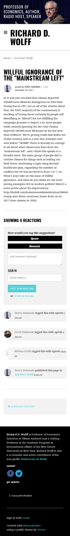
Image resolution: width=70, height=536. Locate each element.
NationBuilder (32, 525)
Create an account (24, 296)
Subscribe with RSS (22, 406)
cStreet (41, 529)
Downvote (34, 246)
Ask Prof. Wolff (23, 58)
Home (7, 58)
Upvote (34, 238)
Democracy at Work (34, 459)
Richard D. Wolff (30, 37)
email (26, 517)
